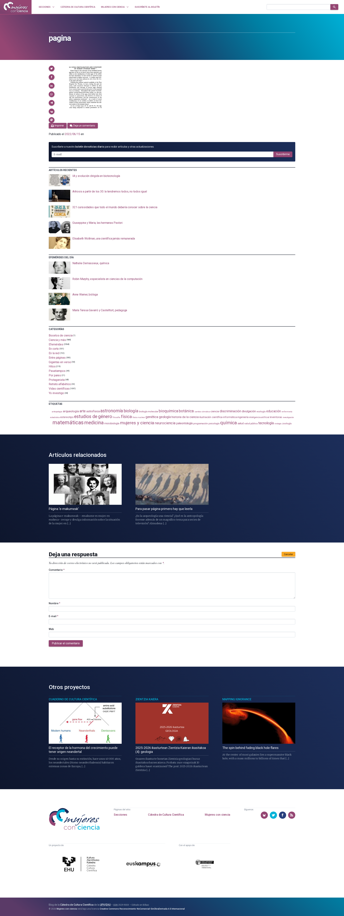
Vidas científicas (59, 388)
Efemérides (56, 344)
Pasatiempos (57, 371)
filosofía (116, 417)
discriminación (230, 411)
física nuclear (139, 417)
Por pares (55, 375)
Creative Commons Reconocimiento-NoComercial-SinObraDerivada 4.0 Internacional (142, 909)
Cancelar (288, 554)
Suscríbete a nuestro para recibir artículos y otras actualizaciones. (103, 146)
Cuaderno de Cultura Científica (73, 699)
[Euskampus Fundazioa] (143, 864)
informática (230, 417)
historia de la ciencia (185, 417)
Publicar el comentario (66, 643)
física (126, 416)
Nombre (54, 603)
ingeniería (242, 417)
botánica (186, 411)
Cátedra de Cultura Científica (166, 814)
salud (241, 423)
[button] (51, 68)
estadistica (54, 417)
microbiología (111, 423)
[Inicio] (16, 7)
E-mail (53, 616)
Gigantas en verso (60, 362)
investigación (288, 417)
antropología (57, 412)
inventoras (276, 417)
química (228, 422)
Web (51, 629)
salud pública (251, 423)
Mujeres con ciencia (217, 814)
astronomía (111, 410)
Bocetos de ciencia (61, 335)
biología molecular (148, 411)
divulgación (249, 411)
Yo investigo (56, 393)
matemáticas (67, 422)
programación (200, 423)
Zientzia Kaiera (146, 699)
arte (83, 411)
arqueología (71, 411)
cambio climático (202, 412)
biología (131, 411)
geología (165, 417)
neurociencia (165, 423)
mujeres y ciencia (137, 422)
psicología (214, 423)
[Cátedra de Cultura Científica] (82, 864)
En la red (54, 353)
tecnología (266, 423)
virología (277, 423)
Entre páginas (57, 357)
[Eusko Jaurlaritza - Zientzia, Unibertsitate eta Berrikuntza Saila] (204, 864)
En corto (54, 348)
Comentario (56, 569)
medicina (93, 423)
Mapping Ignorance (236, 699)
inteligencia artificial (259, 417)
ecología (261, 411)
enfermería (287, 412)
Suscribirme (283, 154)
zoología (286, 423)
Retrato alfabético (60, 384)
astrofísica (93, 411)
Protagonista (57, 379)
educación (273, 411)
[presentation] (172, 180)
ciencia (215, 411)
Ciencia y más (57, 340)
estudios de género (93, 416)
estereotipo (66, 417)
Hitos (52, 366)
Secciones (120, 814)
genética (151, 417)
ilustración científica (211, 417)
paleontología (184, 423)
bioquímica (168, 411)
